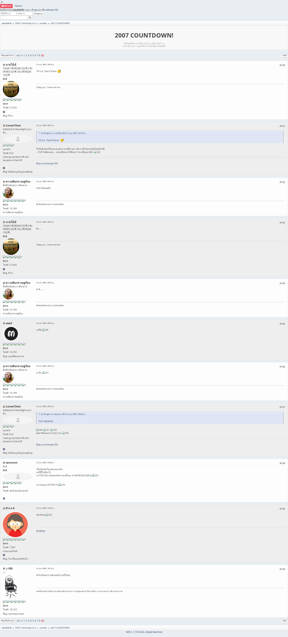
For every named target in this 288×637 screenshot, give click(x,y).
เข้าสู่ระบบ (36, 9)
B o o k (10, 508)
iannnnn (12, 462)
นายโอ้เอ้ (11, 64)
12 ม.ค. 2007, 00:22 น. (45, 181)
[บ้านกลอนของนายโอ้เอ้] (4, 111)
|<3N (9, 568)
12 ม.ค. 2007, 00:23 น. (45, 282)
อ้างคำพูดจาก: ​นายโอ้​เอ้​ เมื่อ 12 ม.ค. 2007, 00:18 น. (63, 133)
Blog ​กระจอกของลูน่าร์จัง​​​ (47, 163)
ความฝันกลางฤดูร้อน (18, 181)
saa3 (9, 323)
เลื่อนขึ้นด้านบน (7, 620)
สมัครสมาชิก (52, 9)
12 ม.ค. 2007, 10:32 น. (45, 508)
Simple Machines (153, 631)
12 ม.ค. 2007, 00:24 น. (45, 366)
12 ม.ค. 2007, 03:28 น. (45, 462)
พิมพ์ (284, 55)
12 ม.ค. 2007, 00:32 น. (45, 406)
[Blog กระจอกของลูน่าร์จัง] (4, 167)
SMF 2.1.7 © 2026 (135, 631)
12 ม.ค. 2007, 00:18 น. (45, 64)
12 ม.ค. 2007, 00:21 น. (45, 125)
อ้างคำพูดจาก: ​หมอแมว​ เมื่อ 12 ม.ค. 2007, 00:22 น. (63, 414)
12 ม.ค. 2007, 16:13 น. (45, 568)
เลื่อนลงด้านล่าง (7, 55)
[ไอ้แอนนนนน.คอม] (4, 498)
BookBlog (40, 530)
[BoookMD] (4, 554)
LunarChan (13, 125)
